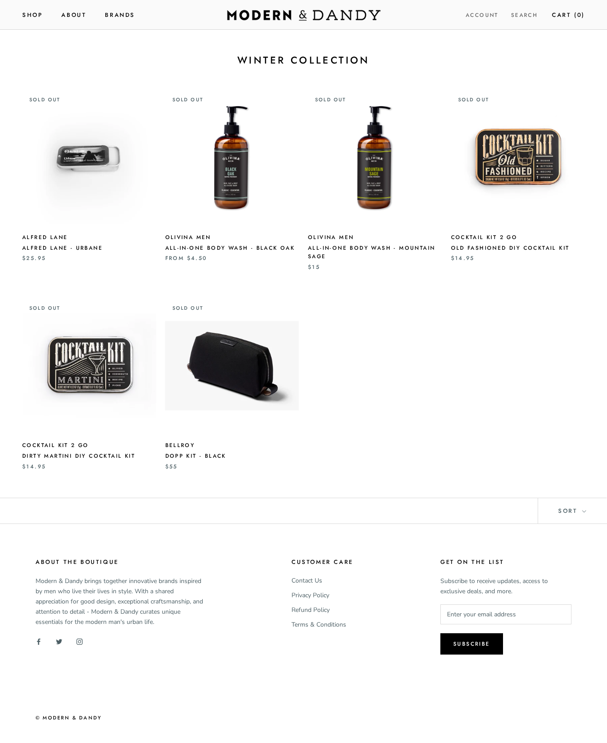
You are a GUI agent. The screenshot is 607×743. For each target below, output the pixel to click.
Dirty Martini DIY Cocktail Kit (78, 456)
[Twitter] (59, 641)
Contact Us (307, 580)
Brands (120, 15)
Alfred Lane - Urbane (62, 248)
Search (524, 15)
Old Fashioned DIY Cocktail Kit (510, 248)
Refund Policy (311, 610)
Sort (569, 511)
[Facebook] (39, 641)
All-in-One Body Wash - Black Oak (230, 248)
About (73, 15)
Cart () (568, 15)
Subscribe (471, 644)
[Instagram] (79, 641)
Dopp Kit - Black (195, 456)
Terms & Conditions (319, 624)
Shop (32, 15)
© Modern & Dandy (69, 717)
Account (482, 15)
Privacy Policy (310, 595)
